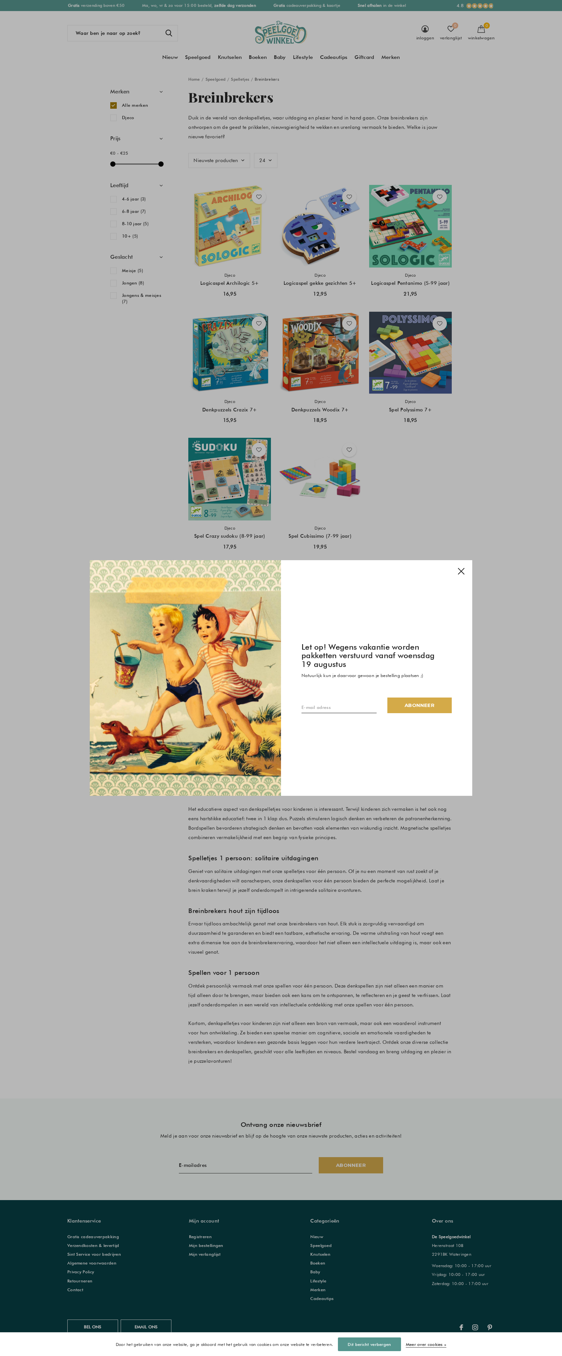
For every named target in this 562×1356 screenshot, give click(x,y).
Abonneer (420, 705)
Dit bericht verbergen (369, 1344)
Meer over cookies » (426, 1344)
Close (461, 571)
